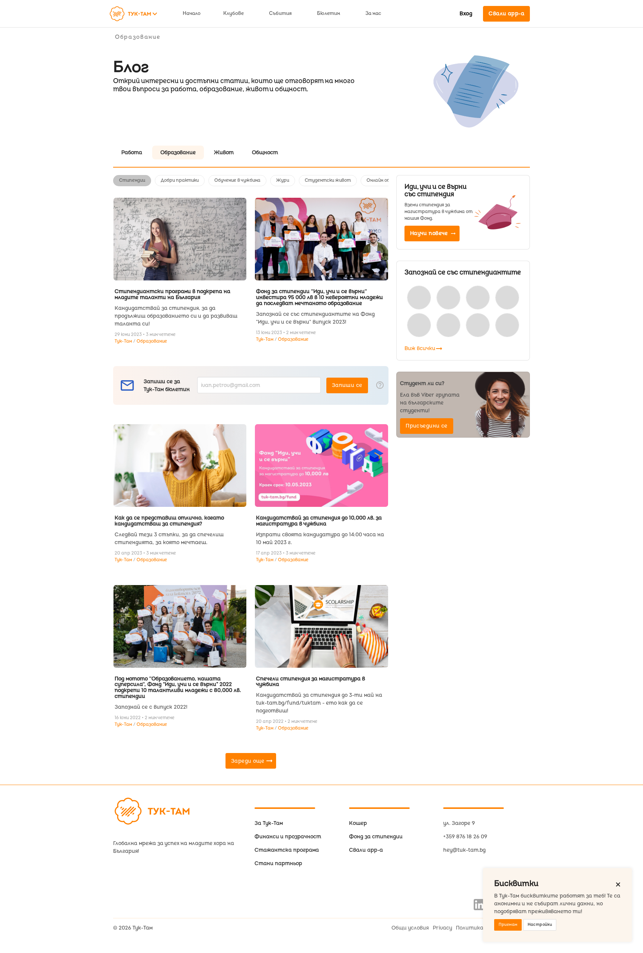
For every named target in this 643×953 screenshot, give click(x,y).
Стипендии (132, 180)
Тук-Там (124, 341)
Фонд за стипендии (376, 836)
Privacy (442, 928)
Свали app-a (366, 850)
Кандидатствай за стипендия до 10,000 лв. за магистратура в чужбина (319, 521)
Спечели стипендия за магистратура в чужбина (310, 682)
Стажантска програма (287, 850)
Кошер (358, 823)
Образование (152, 341)
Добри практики (180, 180)
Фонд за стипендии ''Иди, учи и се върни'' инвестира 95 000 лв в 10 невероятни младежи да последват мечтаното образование (319, 297)
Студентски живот (328, 180)
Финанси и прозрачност (288, 836)
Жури (282, 180)
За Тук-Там (269, 823)
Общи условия (410, 928)
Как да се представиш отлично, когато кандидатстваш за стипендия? (169, 521)
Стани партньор (278, 863)
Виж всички (424, 348)
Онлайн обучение (386, 180)
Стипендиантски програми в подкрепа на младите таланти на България (172, 294)
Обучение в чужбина (237, 180)
